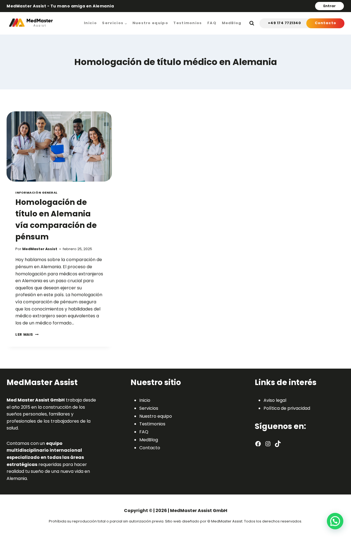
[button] (335, 521)
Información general (36, 192)
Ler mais (26, 334)
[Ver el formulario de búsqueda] (252, 23)
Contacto (325, 23)
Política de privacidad (287, 408)
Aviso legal (275, 400)
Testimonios (187, 23)
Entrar (329, 6)
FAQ (211, 23)
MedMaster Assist (39, 249)
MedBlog (232, 23)
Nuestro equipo (150, 23)
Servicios (148, 408)
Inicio (90, 23)
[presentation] (59, 146)
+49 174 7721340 (284, 23)
